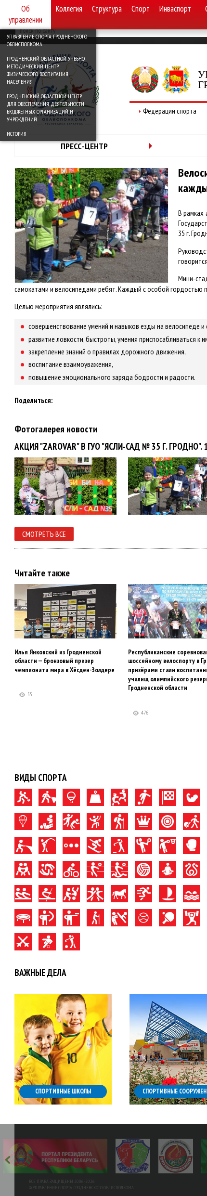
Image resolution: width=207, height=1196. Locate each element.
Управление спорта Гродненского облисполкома (47, 40)
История (16, 133)
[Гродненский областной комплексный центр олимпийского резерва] (175, 1156)
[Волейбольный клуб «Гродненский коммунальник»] (133, 1156)
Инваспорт (175, 8)
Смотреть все (44, 534)
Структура (107, 8)
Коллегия (69, 8)
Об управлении (25, 14)
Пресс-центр (84, 146)
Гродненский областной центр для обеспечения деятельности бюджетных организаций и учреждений (45, 107)
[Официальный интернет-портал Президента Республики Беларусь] (55, 1156)
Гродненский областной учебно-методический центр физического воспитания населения (46, 70)
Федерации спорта (169, 111)
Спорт (140, 8)
